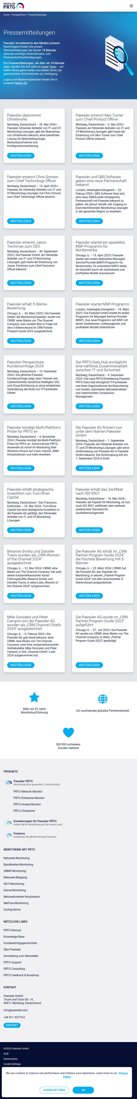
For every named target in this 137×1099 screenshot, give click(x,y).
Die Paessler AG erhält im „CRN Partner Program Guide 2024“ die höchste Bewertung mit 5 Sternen (101, 557)
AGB (6, 1053)
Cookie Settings (12, 1064)
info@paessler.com (16, 1010)
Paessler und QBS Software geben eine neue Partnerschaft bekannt (101, 181)
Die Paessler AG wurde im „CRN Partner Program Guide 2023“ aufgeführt (102, 621)
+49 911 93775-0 (14, 1017)
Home (6, 15)
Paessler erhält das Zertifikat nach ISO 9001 (99, 491)
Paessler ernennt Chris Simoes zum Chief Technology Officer (32, 179)
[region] (67, 1082)
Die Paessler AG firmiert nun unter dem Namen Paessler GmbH (99, 431)
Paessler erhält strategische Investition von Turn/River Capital (30, 493)
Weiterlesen (20, 155)
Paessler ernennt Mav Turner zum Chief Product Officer (99, 117)
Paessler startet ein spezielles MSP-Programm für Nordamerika (100, 246)
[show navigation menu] (131, 6)
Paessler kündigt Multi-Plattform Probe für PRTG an (34, 429)
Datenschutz (11, 1058)
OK (83, 1090)
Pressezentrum (19, 15)
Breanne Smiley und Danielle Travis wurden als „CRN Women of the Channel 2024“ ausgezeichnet (33, 557)
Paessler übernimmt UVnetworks (24, 117)
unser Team (49, 66)
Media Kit (21, 83)
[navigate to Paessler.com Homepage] (14, 6)
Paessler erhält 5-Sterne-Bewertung (27, 306)
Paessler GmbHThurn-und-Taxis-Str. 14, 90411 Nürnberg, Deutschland (22, 999)
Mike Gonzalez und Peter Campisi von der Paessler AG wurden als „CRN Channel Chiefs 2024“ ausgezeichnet (34, 623)
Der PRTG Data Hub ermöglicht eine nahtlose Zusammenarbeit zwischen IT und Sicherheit (102, 366)
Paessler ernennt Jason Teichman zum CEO (26, 244)
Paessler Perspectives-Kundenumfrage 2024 (26, 364)
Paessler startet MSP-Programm (102, 304)
